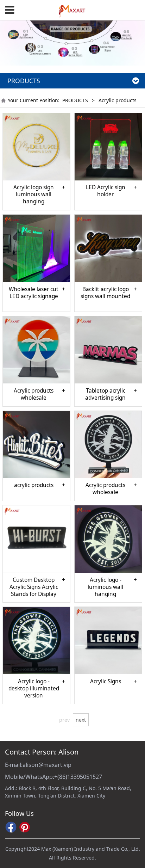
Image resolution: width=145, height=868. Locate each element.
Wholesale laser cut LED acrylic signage (33, 293)
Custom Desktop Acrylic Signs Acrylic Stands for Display (34, 587)
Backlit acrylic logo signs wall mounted (105, 293)
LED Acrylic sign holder (105, 191)
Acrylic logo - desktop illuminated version (33, 688)
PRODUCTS (75, 100)
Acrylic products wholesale (33, 394)
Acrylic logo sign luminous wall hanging (33, 194)
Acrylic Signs (105, 681)
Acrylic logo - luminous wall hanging (105, 587)
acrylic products (33, 485)
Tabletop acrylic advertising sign (105, 394)
